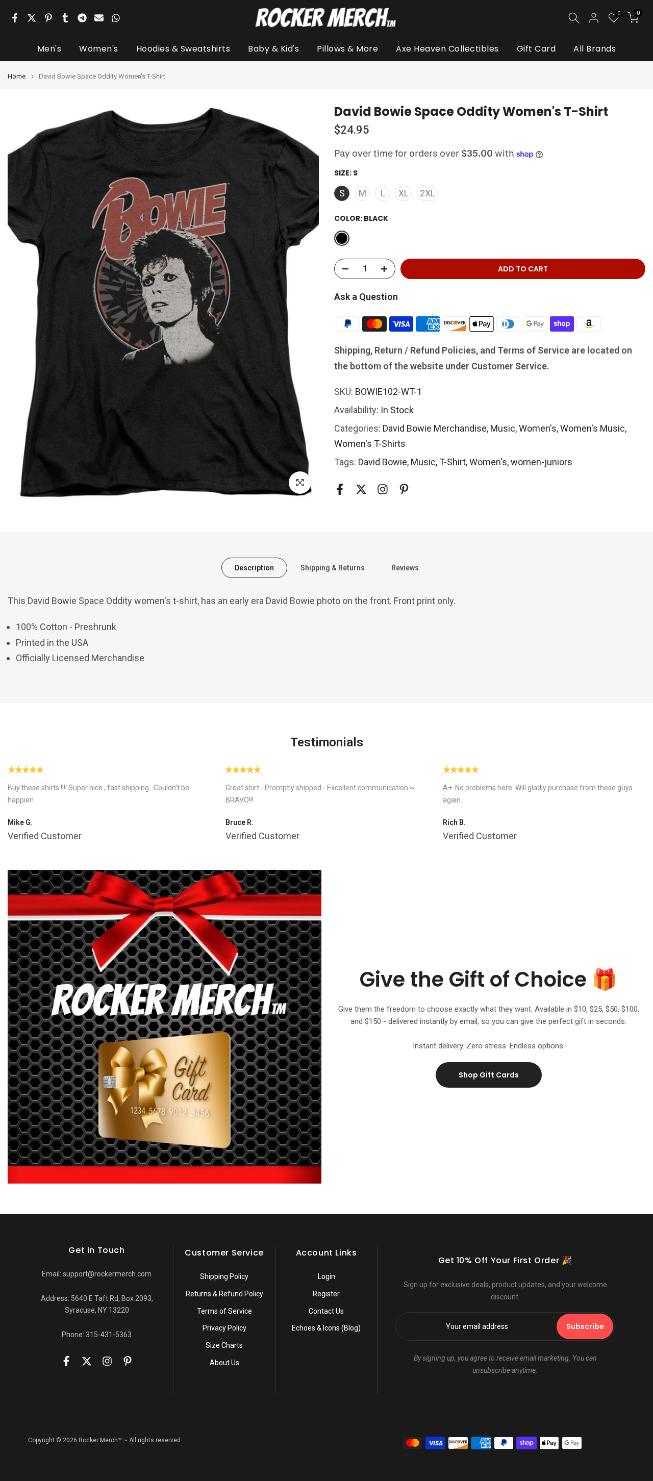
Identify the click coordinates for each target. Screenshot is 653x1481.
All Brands (594, 49)
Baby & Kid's (273, 49)
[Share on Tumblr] (65, 18)
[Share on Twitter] (31, 18)
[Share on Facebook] (14, 18)
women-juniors (541, 462)
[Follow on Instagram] (382, 489)
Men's (49, 49)
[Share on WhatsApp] (115, 18)
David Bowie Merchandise (435, 428)
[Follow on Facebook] (339, 489)
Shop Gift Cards (489, 1075)
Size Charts (224, 1345)
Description (254, 568)
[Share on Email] (99, 18)
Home (17, 76)
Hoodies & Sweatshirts (183, 49)
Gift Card (536, 49)
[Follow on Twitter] (361, 489)
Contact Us (326, 1311)
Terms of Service (224, 1311)
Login (326, 1276)
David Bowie (382, 462)
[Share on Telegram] (82, 18)
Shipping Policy (224, 1276)
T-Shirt (452, 462)
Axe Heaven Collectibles (447, 49)
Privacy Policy (224, 1328)
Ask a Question (366, 296)
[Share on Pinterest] (48, 18)
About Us (224, 1363)
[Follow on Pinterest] (404, 489)
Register (326, 1294)
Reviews (405, 568)
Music (502, 428)
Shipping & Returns (332, 568)
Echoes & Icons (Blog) (326, 1328)
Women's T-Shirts (370, 443)
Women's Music (592, 428)
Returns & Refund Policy (224, 1294)
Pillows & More (347, 49)
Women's (98, 49)
